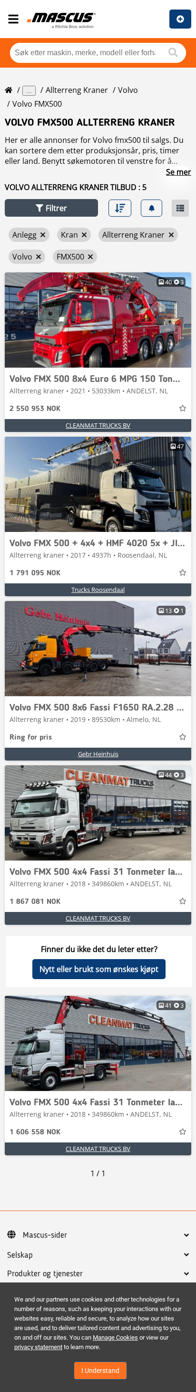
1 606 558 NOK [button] (35, 1132)
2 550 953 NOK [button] (35, 409)
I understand (100, 1370)
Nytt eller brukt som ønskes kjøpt (98, 969)
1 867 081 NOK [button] (35, 902)
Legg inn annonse (180, 19)
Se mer (178, 172)
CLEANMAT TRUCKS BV (98, 425)
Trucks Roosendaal (98, 589)
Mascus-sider (45, 1235)
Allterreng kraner (77, 90)
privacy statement (38, 1347)
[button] (51, 208)
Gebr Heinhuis (98, 754)
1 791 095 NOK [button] (35, 573)
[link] (98, 320)
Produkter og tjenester (45, 1274)
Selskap (20, 1255)
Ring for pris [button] (31, 737)
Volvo (128, 90)
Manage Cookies (115, 1337)
